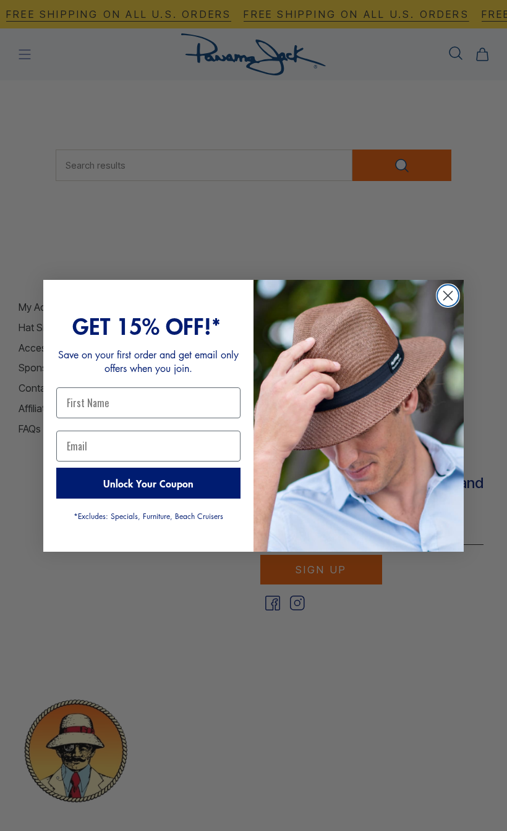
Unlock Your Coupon (148, 483)
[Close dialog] (448, 295)
